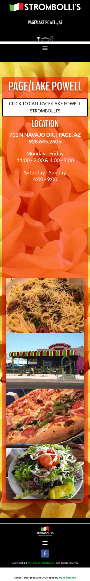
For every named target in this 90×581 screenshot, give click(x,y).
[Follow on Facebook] (45, 554)
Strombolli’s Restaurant (42, 562)
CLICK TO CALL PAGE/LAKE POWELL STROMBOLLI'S (45, 107)
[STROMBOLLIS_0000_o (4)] (45, 331)
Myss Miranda (67, 577)
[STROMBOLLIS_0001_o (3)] (45, 442)
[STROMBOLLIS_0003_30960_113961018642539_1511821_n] (45, 387)
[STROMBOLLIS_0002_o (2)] (45, 497)
